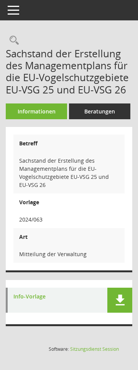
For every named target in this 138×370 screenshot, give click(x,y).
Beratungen (99, 111)
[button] (119, 300)
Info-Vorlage (29, 296)
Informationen (37, 111)
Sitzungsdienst (94, 349)
